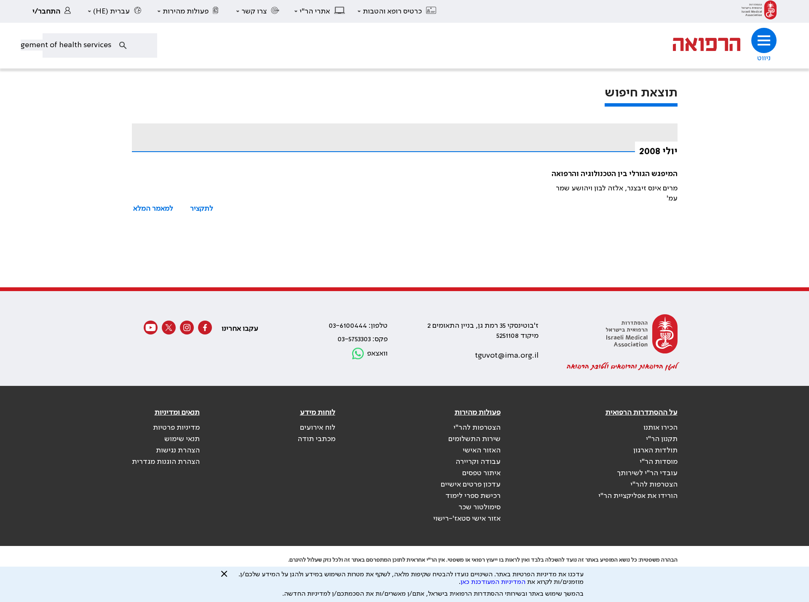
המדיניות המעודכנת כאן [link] (493, 582)
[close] (224, 577)
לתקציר (201, 208)
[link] (759, 11)
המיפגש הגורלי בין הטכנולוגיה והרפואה (615, 174)
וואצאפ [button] (377, 353)
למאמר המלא (153, 208)
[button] (397, 11)
